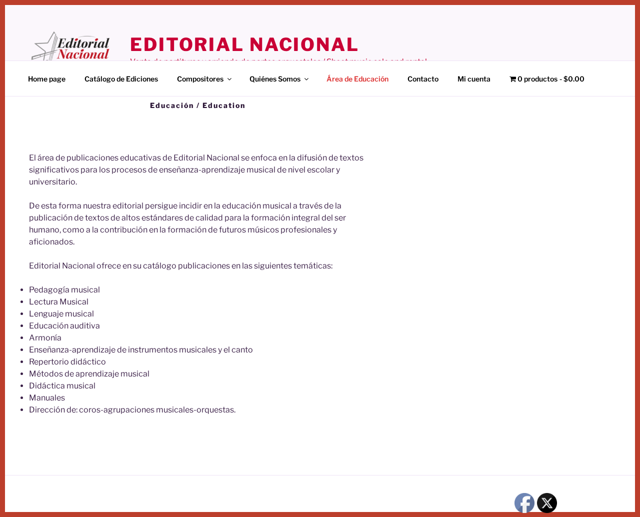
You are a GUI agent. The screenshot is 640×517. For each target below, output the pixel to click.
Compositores (200, 78)
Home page (47, 78)
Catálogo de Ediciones (121, 78)
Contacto (423, 78)
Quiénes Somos (275, 78)
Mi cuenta (474, 78)
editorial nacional (245, 45)
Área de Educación (357, 78)
